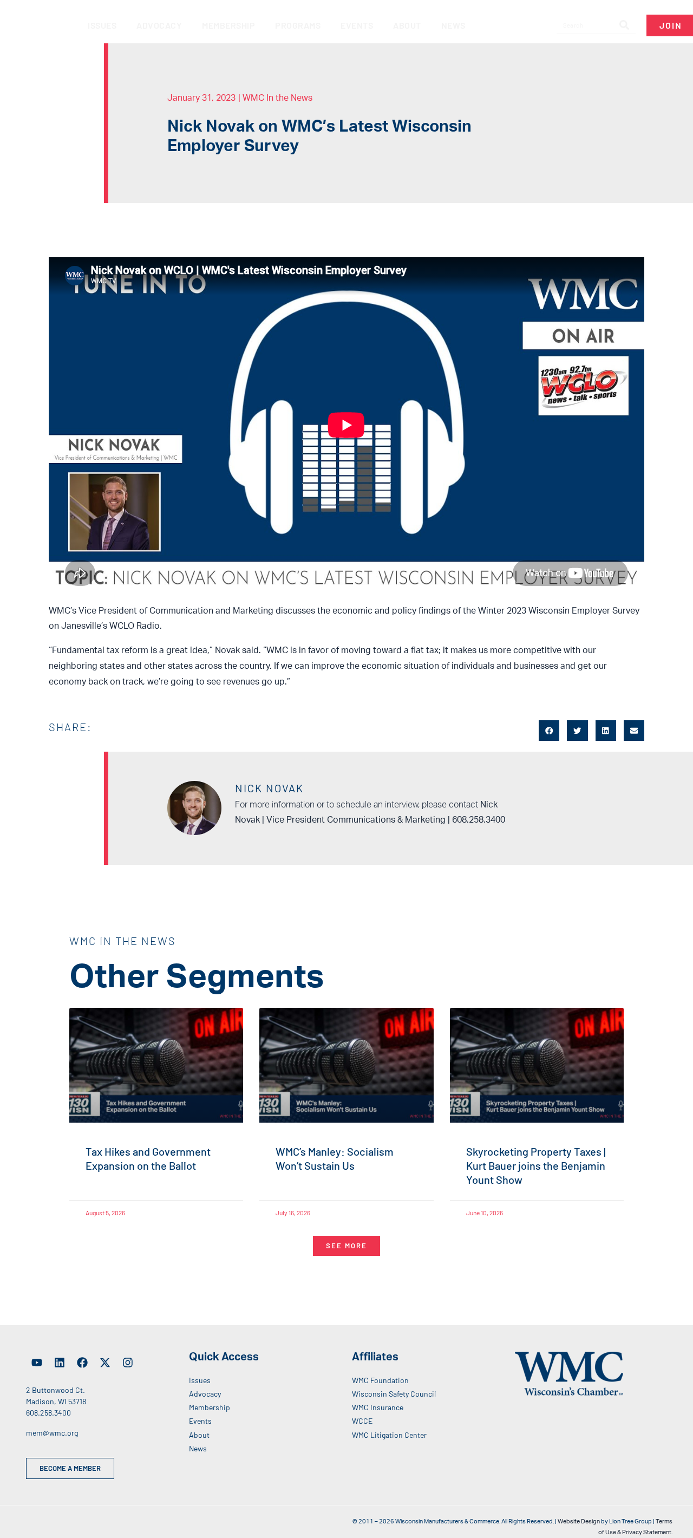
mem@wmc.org (52, 1432)
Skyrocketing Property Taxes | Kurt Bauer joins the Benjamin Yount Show (536, 1165)
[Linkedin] (59, 1362)
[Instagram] (128, 1362)
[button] (549, 730)
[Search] (624, 25)
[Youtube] (37, 1362)
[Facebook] (82, 1362)
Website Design (579, 1521)
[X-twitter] (105, 1362)
